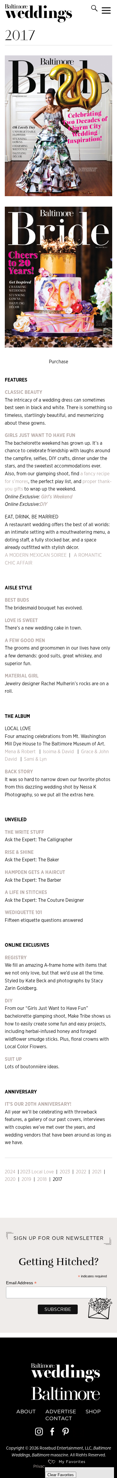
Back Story (19, 772)
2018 (42, 1179)
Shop (93, 1411)
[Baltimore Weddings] (38, 14)
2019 (26, 1179)
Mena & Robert (20, 751)
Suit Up (13, 1059)
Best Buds (17, 600)
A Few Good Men (25, 640)
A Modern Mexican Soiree (36, 555)
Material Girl (21, 676)
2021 (96, 1172)
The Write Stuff (24, 832)
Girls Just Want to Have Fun (40, 435)
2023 (65, 1172)
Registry (16, 957)
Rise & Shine (19, 852)
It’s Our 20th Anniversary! (38, 1104)
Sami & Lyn (35, 759)
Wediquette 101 (23, 912)
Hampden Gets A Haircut (35, 872)
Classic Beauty (23, 392)
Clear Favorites (60, 1475)
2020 (10, 1179)
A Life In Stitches (26, 892)
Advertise (60, 1411)
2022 (81, 1172)
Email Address (21, 1283)
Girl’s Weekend (56, 497)
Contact (58, 1418)
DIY (9, 1001)
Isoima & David (58, 751)
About (26, 1411)
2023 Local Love (37, 1172)
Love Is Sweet (21, 620)
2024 (10, 1172)
